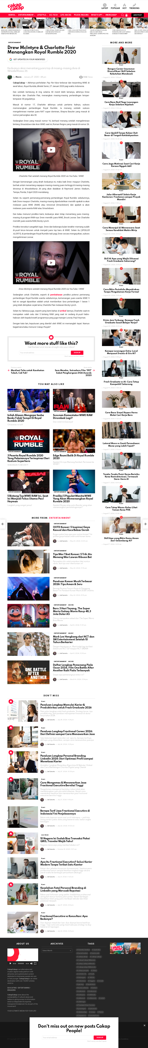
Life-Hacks (65, 15)
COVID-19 (82, 974)
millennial (81, 998)
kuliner (94, 988)
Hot (124, 8)
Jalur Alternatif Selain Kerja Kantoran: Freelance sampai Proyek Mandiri (121, 197)
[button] (22, 957)
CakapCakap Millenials (86, 960)
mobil (102, 998)
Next (147, 28)
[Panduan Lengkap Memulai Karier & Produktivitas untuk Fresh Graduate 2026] (22, 711)
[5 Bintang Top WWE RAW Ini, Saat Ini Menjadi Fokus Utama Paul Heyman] (28, 481)
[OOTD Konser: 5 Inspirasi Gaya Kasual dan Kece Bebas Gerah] (28, 534)
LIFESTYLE (41, 15)
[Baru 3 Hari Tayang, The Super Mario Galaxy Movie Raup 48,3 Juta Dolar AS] (28, 616)
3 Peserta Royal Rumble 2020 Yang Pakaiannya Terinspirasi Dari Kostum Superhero (28, 458)
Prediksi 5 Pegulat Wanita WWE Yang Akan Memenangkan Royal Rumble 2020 (73, 499)
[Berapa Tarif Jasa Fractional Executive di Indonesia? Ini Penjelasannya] (22, 817)
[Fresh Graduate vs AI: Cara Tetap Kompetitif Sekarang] (121, 368)
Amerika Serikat (83, 950)
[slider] (21, 963)
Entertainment (26, 15)
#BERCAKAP (111, 15)
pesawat (93, 1008)
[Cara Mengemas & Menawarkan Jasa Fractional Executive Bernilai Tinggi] (22, 789)
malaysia (81, 995)
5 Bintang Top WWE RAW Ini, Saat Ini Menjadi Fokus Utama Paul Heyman (27, 499)
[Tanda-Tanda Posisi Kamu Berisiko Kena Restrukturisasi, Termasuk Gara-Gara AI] (121, 461)
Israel (101, 981)
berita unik (95, 953)
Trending (134, 8)
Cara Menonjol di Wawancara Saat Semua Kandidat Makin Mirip (121, 32)
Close (144, 1025)
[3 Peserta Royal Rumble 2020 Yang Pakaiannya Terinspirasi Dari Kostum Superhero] (28, 441)
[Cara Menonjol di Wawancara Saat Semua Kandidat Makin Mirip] (122, 23)
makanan (81, 991)
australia (97, 950)
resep (93, 1012)
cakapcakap (82, 956)
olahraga (81, 1001)
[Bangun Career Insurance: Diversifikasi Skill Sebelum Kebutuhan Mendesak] (11, 23)
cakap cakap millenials (86, 963)
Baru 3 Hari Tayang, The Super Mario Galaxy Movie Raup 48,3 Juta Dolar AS (72, 611)
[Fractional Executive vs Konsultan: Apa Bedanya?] (22, 922)
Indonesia (81, 981)
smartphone (94, 1015)
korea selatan (83, 988)
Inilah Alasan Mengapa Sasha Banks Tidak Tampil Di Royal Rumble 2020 (25, 418)
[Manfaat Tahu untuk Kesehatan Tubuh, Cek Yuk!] (3, 524)
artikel (63, 311)
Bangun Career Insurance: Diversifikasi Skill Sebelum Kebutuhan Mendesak (11, 32)
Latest (104, 8)
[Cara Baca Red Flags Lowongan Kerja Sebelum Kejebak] (33, 23)
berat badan (83, 953)
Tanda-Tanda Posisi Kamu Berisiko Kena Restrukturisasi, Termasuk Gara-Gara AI (121, 476)
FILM (92, 974)
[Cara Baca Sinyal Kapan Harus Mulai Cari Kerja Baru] (121, 399)
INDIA (91, 977)
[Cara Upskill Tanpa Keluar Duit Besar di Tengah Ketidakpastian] (55, 23)
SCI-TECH (53, 15)
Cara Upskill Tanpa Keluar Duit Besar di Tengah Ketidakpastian (55, 32)
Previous (1, 28)
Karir (43, 701)
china (94, 970)
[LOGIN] (126, 15)
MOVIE (71, 605)
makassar (92, 991)
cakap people (83, 970)
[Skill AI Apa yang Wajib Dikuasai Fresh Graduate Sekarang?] (121, 245)
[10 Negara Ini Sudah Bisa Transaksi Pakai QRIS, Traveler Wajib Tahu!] (22, 843)
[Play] (10, 963)
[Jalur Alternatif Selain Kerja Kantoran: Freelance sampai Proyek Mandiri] (100, 23)
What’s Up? (96, 15)
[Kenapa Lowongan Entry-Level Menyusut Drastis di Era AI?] (121, 338)
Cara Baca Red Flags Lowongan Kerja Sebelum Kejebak (33, 32)
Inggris (92, 981)
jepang (80, 984)
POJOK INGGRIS (81, 15)
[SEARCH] (122, 15)
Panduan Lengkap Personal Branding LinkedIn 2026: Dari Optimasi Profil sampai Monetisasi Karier (66, 759)
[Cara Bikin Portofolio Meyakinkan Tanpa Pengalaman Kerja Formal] (121, 276)
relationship (82, 1012)
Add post (137, 15)
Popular (115, 8)
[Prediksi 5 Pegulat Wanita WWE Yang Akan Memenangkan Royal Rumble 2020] (74, 481)
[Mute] (31, 963)
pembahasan (56, 294)
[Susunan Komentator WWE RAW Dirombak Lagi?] (74, 401)
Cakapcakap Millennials (87, 967)
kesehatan (91, 984)
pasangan (82, 1008)
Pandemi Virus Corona (86, 1005)
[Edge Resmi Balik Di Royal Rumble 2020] (74, 441)
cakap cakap (96, 956)
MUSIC (70, 633)
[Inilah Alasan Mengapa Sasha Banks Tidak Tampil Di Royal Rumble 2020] (28, 401)
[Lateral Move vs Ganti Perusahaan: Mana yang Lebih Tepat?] (121, 430)
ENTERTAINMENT (14, 411)
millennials (92, 998)
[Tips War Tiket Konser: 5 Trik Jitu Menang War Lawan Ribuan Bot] (28, 561)
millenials (92, 995)
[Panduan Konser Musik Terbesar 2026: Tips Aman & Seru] (28, 589)
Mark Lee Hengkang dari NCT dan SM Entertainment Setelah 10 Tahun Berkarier (73, 640)
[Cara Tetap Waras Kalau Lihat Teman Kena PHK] (121, 494)
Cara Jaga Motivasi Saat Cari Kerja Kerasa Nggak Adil (77, 32)
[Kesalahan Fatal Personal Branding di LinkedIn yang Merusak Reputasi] (22, 894)
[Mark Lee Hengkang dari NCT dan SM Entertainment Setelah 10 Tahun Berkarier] (28, 644)
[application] (22, 957)
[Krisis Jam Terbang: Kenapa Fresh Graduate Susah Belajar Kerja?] (121, 307)
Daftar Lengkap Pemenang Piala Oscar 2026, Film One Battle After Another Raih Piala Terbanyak (73, 668)
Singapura (82, 1015)
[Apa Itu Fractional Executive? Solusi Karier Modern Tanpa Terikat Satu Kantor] (22, 868)
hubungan (81, 977)
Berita (12, 15)
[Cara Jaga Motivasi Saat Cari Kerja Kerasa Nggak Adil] (78, 23)
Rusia (101, 1012)
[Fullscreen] (35, 963)
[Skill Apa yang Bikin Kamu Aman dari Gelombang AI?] (121, 525)
